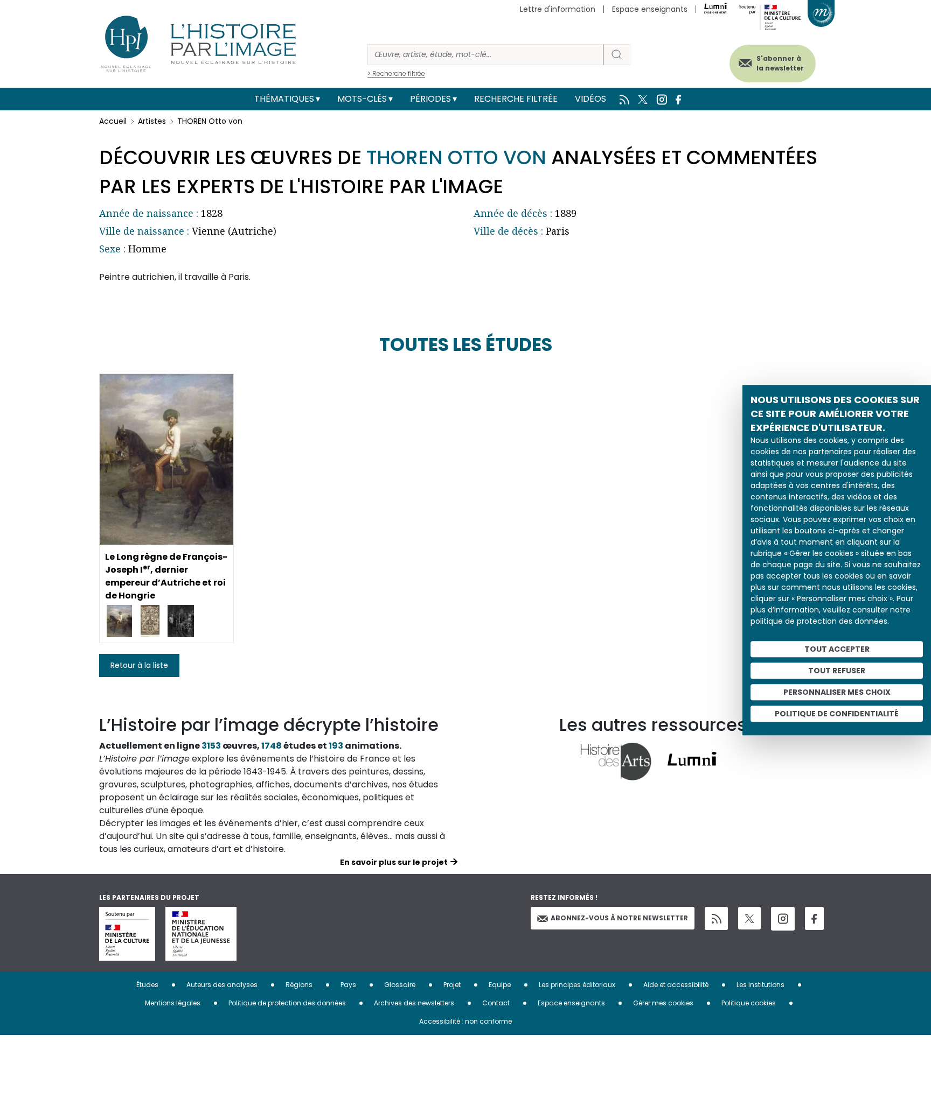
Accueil (113, 121)
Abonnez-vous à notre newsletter (619, 917)
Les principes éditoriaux (577, 984)
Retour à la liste (139, 665)
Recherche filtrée (516, 99)
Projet (452, 984)
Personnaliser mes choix (837, 692)
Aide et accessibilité (675, 984)
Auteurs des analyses (222, 984)
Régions (299, 984)
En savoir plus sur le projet (394, 862)
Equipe (500, 984)
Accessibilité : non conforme (465, 1021)
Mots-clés (362, 99)
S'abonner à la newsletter (780, 63)
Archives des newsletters (414, 1003)
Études (147, 984)
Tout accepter (837, 649)
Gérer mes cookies (663, 1003)
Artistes (152, 121)
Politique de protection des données (287, 1003)
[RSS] (716, 918)
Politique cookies (748, 1003)
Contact (496, 1003)
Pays (348, 984)
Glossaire (399, 984)
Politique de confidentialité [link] (837, 713)
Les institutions (760, 984)
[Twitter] (749, 918)
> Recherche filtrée (396, 73)
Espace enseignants (649, 9)
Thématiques (284, 99)
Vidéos (590, 99)
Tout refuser (836, 670)
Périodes (430, 99)
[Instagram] (783, 919)
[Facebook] (814, 918)
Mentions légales (172, 1003)
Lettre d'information (557, 9)
